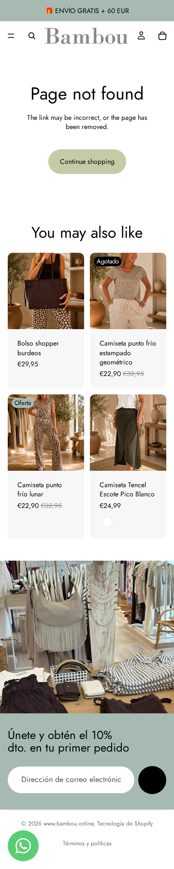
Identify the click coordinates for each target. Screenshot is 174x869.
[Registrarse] (152, 780)
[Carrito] (162, 35)
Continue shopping (87, 161)
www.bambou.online (68, 823)
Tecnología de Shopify (125, 823)
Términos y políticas (87, 843)
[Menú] (11, 36)
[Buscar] (32, 35)
